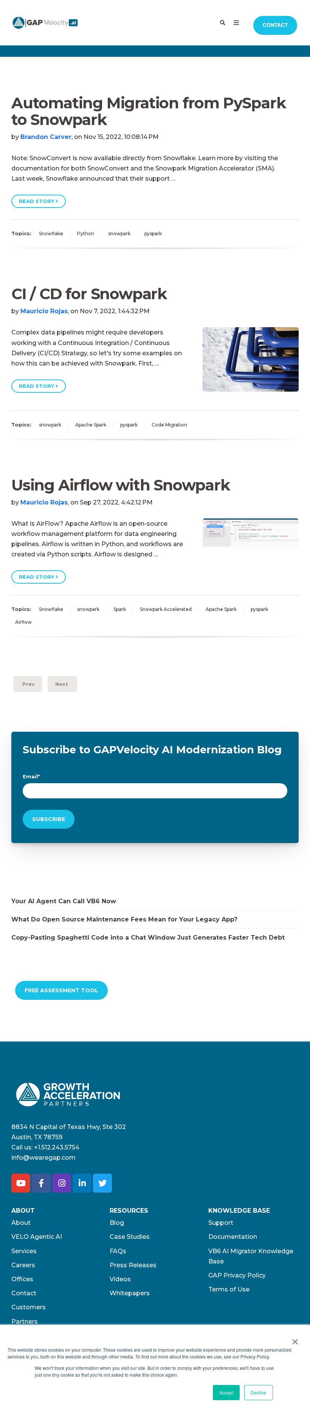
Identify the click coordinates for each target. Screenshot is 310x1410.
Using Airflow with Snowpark (120, 485)
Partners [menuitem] (24, 1321)
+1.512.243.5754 (56, 1147)
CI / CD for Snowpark (89, 293)
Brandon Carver (45, 137)
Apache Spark (90, 425)
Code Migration (169, 425)
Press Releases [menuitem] (133, 1265)
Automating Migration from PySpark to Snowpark (148, 111)
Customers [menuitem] (28, 1307)
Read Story (37, 201)
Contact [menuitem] (23, 1293)
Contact (275, 25)
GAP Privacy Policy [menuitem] (237, 1275)
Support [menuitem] (220, 1222)
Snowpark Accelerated (166, 609)
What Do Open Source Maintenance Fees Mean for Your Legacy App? (124, 919)
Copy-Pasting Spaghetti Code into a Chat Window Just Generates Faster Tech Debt (148, 937)
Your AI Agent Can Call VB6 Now (63, 901)
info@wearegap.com (43, 1157)
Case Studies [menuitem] (130, 1236)
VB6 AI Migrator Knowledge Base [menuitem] (250, 1256)
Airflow (23, 622)
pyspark (153, 233)
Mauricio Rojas (44, 311)
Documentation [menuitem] (232, 1236)
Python (85, 233)
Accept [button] (226, 1392)
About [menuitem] (21, 1222)
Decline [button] (259, 1392)
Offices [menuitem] (22, 1279)
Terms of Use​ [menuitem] (229, 1289)
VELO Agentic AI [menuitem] (36, 1236)
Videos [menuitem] (120, 1279)
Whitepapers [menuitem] (130, 1293)
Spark (119, 609)
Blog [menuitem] (117, 1222)
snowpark (119, 233)
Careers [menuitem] (23, 1265)
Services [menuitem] (24, 1251)
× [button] (295, 1339)
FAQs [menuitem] (118, 1251)
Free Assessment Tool (61, 990)
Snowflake (51, 233)
